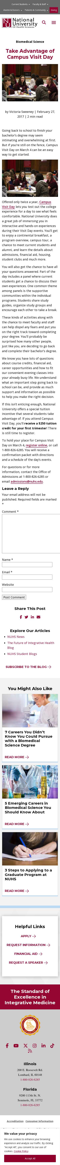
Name (7, 560)
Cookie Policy (21, 1151)
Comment (10, 512)
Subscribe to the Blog (26, 667)
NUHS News (15, 637)
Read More (14, 757)
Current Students (20, 4)
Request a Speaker (26, 962)
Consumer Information (39, 1121)
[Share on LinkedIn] (32, 617)
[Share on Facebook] (21, 617)
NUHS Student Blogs (22, 654)
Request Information (26, 945)
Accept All (30, 1158)
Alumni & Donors (11, 10)
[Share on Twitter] (26, 617)
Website (8, 585)
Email (7, 572)
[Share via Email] (38, 617)
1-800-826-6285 (30, 1079)
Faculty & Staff (39, 4)
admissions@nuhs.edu (27, 481)
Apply (26, 936)
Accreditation (15, 1121)
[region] (30, 1147)
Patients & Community (35, 10)
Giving (54, 10)
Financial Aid (26, 954)
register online (36, 445)
